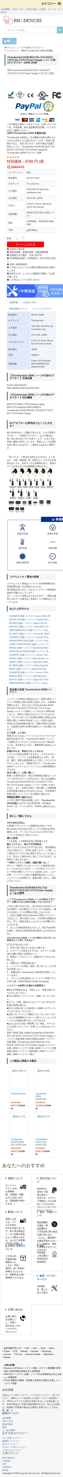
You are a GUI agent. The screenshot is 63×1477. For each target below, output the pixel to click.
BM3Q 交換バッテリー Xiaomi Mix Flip (27, 669)
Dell (27, 1348)
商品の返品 (32, 9)
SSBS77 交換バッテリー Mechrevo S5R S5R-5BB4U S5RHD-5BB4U (31, 662)
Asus (51, 1348)
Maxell (24, 1351)
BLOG (4, 12)
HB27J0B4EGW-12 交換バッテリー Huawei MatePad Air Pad (31, 630)
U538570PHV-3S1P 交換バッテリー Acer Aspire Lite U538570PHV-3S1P (31, 640)
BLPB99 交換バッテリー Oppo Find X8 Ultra (30, 623)
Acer (35, 1348)
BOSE (5, 1470)
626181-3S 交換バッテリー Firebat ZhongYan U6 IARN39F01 (31, 619)
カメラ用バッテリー (12, 1438)
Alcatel (7, 1357)
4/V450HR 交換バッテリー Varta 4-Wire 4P (30, 616)
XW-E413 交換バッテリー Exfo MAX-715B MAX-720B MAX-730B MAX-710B (31, 626)
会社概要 (5, 9)
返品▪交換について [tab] (18, 308)
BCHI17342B (33, 178)
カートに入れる (25, 244)
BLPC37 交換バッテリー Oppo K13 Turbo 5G (31, 679)
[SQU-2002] (43, 1080)
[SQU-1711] (19, 1125)
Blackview (49, 1354)
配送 (43, 9)
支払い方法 (18, 9)
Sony (43, 1348)
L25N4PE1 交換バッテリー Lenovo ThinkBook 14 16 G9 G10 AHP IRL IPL (31, 655)
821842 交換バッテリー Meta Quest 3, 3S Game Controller (31, 658)
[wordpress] (3, 1410)
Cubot (7, 1351)
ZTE (15, 1351)
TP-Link (18, 1354)
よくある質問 (8, 1430)
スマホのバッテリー (12, 1450)
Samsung (46, 1351)
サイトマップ (54, 9)
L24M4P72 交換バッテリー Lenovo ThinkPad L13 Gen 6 (31, 637)
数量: (9, 238)
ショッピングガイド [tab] (42, 308)
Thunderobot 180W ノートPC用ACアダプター (33, 868)
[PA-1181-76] (19, 1080)
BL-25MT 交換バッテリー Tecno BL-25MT (29, 633)
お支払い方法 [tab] (29, 302)
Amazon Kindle (33, 1354)
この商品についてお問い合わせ (24, 279)
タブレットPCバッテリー (14, 1447)
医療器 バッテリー (11, 1441)
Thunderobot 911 (18, 1093)
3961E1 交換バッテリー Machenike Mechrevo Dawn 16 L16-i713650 (31, 648)
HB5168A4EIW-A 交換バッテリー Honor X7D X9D (31, 683)
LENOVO (6, 1467)
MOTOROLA (8, 1458)
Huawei (34, 1351)
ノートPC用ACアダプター (29, 47)
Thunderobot (11, 50)
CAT (4, 1464)
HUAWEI (6, 1461)
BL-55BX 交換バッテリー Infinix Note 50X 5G (31, 665)
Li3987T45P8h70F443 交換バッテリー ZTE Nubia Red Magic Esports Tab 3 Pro (31, 644)
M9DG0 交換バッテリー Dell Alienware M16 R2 (31, 676)
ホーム (10, 47)
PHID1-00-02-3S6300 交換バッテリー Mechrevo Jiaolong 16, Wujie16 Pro (31, 651)
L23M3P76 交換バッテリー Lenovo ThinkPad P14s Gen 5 (31, 672)
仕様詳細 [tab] (13, 302)
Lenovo (7, 1354)
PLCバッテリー (9, 1444)
